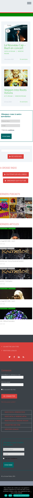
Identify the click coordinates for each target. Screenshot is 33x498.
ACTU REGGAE (8, 96)
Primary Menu (29, 3)
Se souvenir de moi (8, 389)
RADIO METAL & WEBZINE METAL (16, 416)
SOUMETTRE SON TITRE (11, 347)
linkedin (19, 357)
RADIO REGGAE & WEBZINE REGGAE (16, 420)
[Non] (31, 492)
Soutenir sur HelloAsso (16, 174)
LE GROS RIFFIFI (4, 199)
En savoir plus (24, 59)
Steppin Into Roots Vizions (15, 91)
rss (23, 357)
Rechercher (16, 156)
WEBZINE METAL (11, 248)
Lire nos (8, 130)
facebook (14, 357)
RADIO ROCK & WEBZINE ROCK (15, 412)
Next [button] (31, 209)
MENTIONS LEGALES (10, 350)
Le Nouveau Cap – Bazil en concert (15, 46)
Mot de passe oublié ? (8, 402)
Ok (6, 495)
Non (10, 495)
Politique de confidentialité (21, 495)
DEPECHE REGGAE (9, 51)
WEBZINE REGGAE (20, 96)
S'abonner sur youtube (16, 181)
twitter (9, 357)
